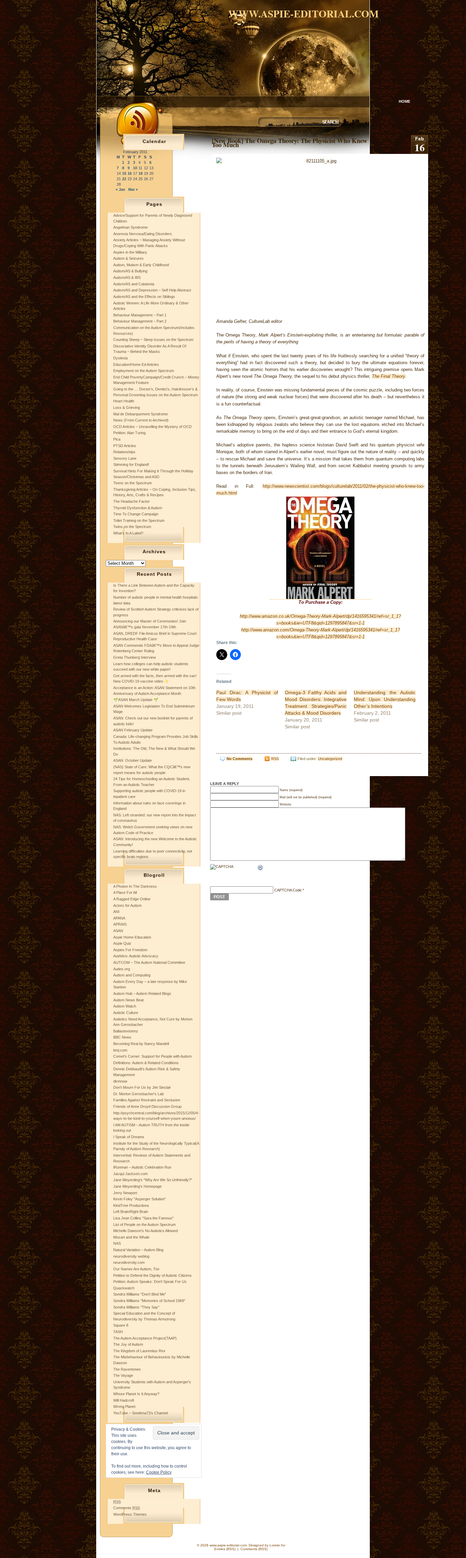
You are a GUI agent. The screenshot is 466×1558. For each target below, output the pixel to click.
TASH (118, 1332)
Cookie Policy (159, 1472)
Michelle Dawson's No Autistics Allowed (145, 1231)
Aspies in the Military (130, 252)
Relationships (124, 452)
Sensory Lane (124, 458)
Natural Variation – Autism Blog (138, 1250)
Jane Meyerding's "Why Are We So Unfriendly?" (152, 1180)
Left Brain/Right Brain (130, 1212)
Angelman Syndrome (130, 227)
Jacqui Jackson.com (130, 1174)
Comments (126, 1508)
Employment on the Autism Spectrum (143, 371)
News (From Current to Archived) (141, 420)
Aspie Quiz (122, 943)
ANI (116, 912)
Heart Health (123, 401)
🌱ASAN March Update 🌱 (135, 700)
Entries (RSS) (224, 1549)
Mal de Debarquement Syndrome (140, 414)
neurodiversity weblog (131, 1256)
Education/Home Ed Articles (136, 364)
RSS (275, 759)
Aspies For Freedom (130, 950)
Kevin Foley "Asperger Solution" (139, 1199)
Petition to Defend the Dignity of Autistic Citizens (152, 1275)
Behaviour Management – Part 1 (139, 315)
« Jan (120, 189)
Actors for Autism (127, 905)
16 (130, 173)
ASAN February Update (132, 730)
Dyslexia (120, 358)
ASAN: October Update (132, 760)
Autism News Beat (128, 1000)
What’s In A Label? (128, 533)
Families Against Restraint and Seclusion (146, 1100)
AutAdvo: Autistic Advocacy (135, 956)
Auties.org (121, 969)
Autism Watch (124, 1006)
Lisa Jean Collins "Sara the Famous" (143, 1218)
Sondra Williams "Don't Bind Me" (139, 1294)
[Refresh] (260, 869)
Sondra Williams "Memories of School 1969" (149, 1301)
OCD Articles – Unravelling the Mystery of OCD (152, 427)
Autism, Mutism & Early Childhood (141, 265)
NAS (117, 1243)
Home (404, 101)
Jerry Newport (125, 1193)
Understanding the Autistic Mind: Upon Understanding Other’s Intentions (385, 699)
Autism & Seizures (128, 258)
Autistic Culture (125, 1013)
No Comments (239, 759)
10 (135, 168)
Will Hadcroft (123, 1400)
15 (124, 173)
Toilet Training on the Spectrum (138, 520)
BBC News (122, 1037)
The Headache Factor (131, 501)
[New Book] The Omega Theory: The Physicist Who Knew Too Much (289, 142)
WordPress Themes (130, 1514)
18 (141, 173)
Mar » (133, 189)
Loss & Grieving (126, 407)
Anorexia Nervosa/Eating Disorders (142, 234)
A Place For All (125, 892)
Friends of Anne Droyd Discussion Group (147, 1106)
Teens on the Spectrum (132, 483)
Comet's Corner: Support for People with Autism (152, 1056)
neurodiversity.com (129, 1262)
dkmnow (120, 1081)
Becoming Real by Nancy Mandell (141, 1044)
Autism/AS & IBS (127, 277)
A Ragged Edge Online (131, 899)
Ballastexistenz (125, 1031)
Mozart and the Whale (131, 1237)
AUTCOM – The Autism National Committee (149, 962)
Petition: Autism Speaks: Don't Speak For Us (150, 1282)
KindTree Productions (131, 1205)
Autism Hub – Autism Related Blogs (142, 993)
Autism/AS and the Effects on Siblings (144, 297)
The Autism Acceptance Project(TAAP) (145, 1338)
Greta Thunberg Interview (134, 657)
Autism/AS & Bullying (130, 271)
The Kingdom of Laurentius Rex (139, 1351)
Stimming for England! (131, 464)
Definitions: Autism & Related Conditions (146, 1063)
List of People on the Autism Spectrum (144, 1225)
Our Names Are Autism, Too (136, 1269)
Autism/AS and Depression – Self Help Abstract (152, 290)
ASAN (118, 931)
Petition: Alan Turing (129, 433)
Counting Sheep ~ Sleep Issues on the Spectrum (153, 340)
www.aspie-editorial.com (303, 13)
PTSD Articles (124, 446)
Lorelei (275, 1545)
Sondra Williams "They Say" (136, 1307)
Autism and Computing (131, 975)
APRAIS (120, 924)
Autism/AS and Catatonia (133, 284)
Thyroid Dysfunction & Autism (137, 508)
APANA (119, 918)
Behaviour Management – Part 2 (139, 321)
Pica (116, 439)
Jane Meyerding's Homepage (137, 1186)
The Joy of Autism (128, 1344)
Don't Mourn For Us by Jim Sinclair (142, 1087)
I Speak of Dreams (128, 1137)
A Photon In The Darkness (135, 886)
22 (124, 179)
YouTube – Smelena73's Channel (140, 1413)
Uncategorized (330, 759)
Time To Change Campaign (135, 514)
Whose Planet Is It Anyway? (136, 1394)
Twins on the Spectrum (132, 527)
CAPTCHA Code (288, 890)
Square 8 (120, 1325)
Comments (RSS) (254, 1549)
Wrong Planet (124, 1406)
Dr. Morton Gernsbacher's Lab (138, 1094)
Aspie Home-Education (132, 937)
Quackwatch (123, 1288)
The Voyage (123, 1375)
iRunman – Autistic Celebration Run (142, 1167)
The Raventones (127, 1369)
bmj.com (120, 1050)
